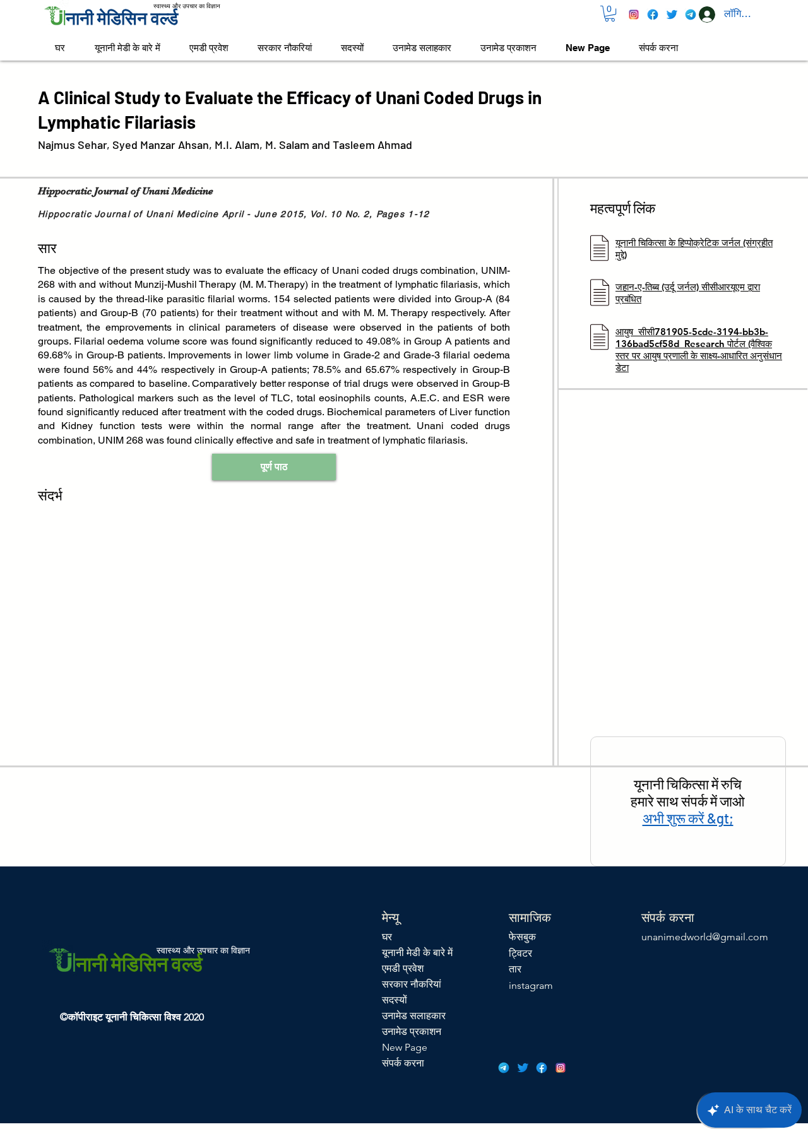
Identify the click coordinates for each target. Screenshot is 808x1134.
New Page (404, 1047)
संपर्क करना (403, 1063)
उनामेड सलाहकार (414, 1016)
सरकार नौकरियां (411, 984)
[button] (609, 13)
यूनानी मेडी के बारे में (417, 953)
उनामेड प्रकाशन (411, 1031)
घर (387, 937)
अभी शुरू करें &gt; (688, 818)
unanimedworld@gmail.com (704, 937)
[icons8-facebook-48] (652, 14)
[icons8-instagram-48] (633, 14)
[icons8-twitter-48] (671, 14)
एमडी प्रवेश (403, 968)
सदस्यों (394, 1000)
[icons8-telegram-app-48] (690, 14)
